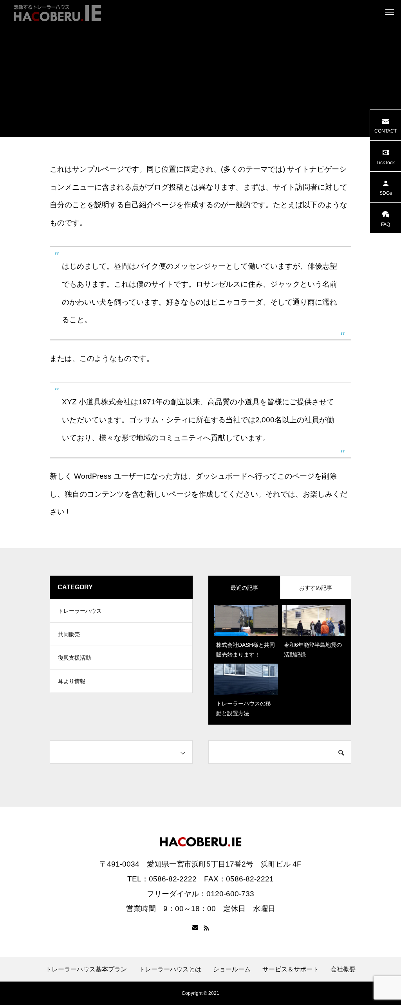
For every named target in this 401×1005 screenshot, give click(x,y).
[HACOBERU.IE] (57, 11)
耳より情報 (71, 681)
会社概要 (343, 969)
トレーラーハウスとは (170, 969)
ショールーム (232, 969)
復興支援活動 (74, 658)
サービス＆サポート (290, 969)
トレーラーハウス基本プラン (86, 969)
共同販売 (69, 634)
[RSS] (206, 928)
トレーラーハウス (80, 611)
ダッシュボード (221, 476)
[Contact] (195, 928)
